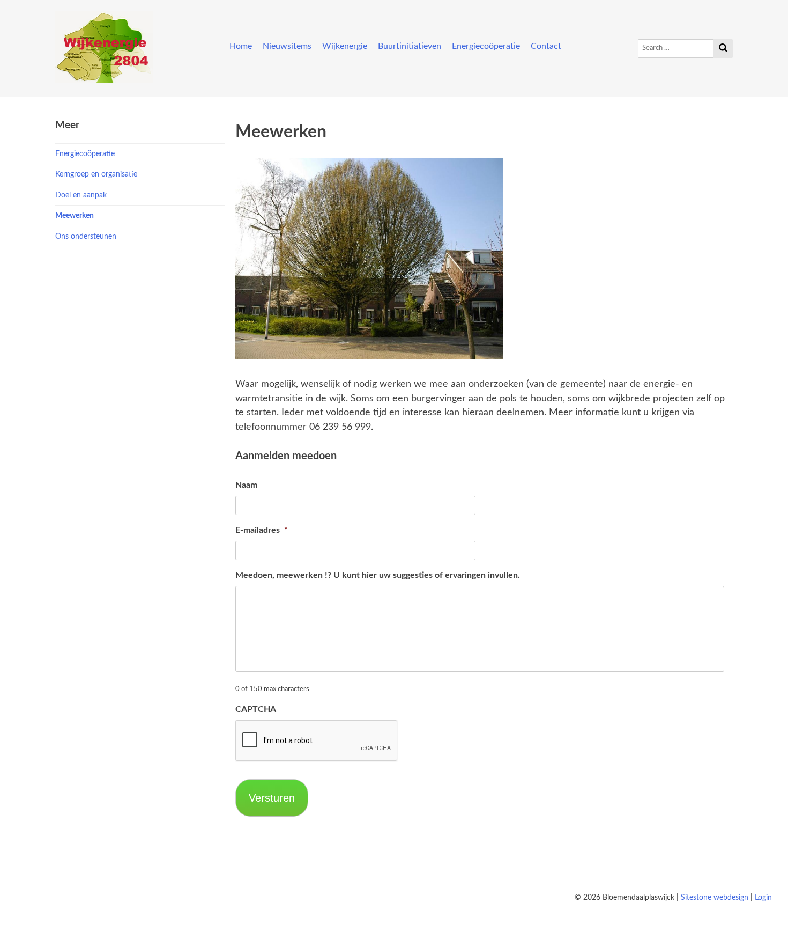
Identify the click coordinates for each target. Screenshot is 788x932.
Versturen (272, 798)
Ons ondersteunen (85, 236)
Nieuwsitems (287, 46)
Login (763, 897)
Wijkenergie (344, 46)
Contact (546, 46)
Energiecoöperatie (486, 46)
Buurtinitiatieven (409, 46)
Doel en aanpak (81, 195)
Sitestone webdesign (714, 897)
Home (240, 46)
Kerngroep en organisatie (96, 174)
